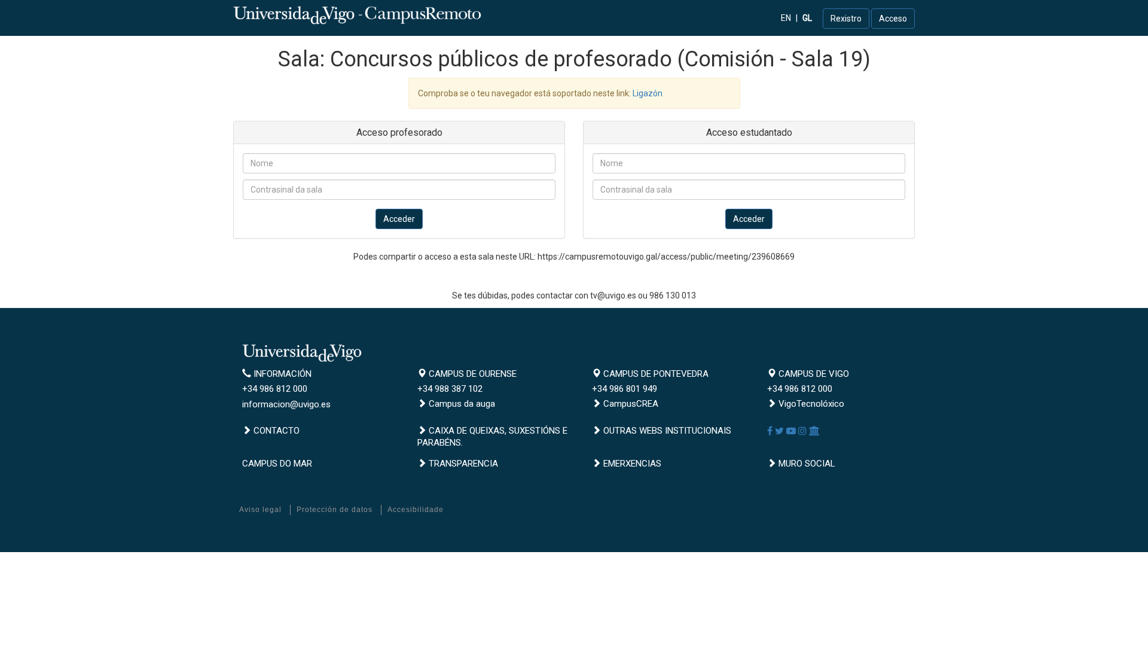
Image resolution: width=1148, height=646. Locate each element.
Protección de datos (335, 509)
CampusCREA (629, 403)
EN (786, 18)
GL (807, 18)
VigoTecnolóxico (810, 403)
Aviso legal (260, 509)
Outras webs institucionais (666, 430)
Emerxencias (631, 463)
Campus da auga (460, 403)
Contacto (275, 430)
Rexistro (846, 18)
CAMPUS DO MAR (277, 463)
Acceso (893, 18)
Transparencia (462, 463)
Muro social (805, 463)
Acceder (399, 219)
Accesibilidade (415, 509)
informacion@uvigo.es (286, 404)
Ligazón (647, 93)
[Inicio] (358, 15)
